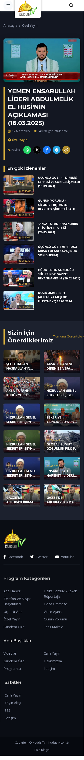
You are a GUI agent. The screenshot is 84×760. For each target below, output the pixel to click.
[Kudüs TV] (28, 5)
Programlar (12, 668)
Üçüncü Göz (12, 611)
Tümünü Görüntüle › (68, 336)
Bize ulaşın (42, 750)
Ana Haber (11, 591)
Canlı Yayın (52, 653)
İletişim (49, 668)
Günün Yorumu (55, 619)
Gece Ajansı (53, 611)
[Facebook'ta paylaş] (47, 150)
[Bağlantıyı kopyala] (66, 150)
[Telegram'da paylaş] (56, 150)
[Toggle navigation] (8, 5)
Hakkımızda (53, 661)
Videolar (10, 653)
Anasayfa (10, 25)
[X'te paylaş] (37, 150)
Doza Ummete (55, 603)
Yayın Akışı (13, 702)
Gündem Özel (14, 626)
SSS (7, 710)
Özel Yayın (29, 25)
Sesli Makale (53, 626)
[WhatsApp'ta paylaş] (27, 150)
